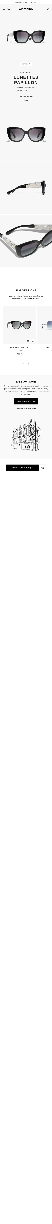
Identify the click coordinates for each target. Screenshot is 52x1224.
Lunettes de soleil (35, 527)
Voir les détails (26, 96)
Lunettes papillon (16, 348)
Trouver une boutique (22, 468)
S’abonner (7, 515)
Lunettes (19, 527)
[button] (26, 8)
